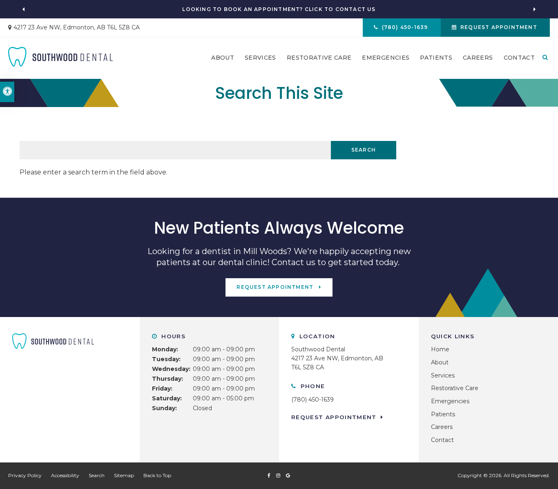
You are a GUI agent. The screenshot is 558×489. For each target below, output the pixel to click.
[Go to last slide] (24, 9)
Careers (478, 57)
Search (97, 475)
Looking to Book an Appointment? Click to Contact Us (278, 9)
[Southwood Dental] (60, 56)
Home (440, 349)
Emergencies (385, 57)
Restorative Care (319, 57)
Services (260, 57)
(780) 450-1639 (312, 399)
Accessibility (65, 475)
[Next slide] (534, 9)
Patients (436, 57)
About (222, 57)
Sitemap (124, 475)
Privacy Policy (25, 475)
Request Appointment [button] (499, 27)
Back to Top (157, 475)
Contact (519, 57)
